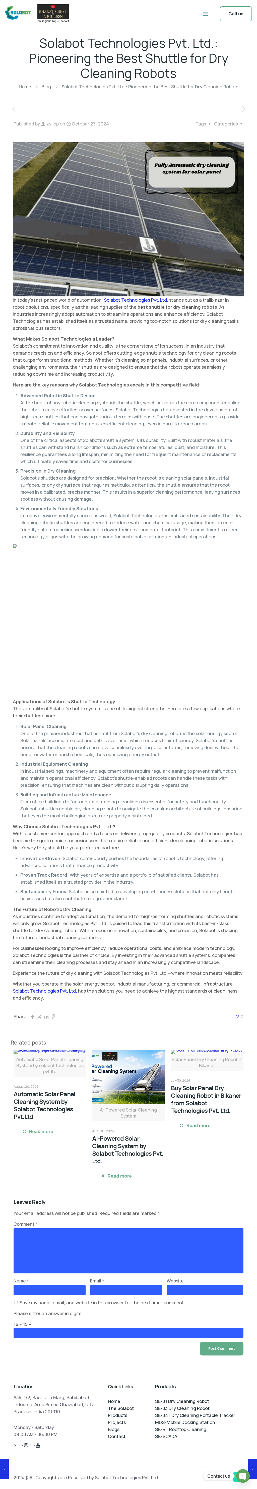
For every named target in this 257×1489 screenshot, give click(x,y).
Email (97, 1281)
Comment (25, 1224)
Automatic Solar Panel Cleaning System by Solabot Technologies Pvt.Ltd (44, 1105)
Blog (46, 87)
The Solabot (121, 1408)
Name (21, 1281)
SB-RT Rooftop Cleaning (180, 1429)
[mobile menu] (205, 14)
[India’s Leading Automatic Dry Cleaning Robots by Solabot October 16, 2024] (4, 1469)
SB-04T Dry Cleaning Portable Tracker (195, 1415)
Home (25, 87)
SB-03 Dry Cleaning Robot (182, 1408)
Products (117, 1415)
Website (175, 1281)
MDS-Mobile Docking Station (185, 1422)
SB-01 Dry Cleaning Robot (182, 1401)
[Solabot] (38, 14)
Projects (117, 1422)
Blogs (113, 1429)
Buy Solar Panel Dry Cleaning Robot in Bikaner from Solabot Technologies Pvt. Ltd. (206, 1099)
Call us (235, 14)
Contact (116, 1436)
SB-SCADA (166, 1436)
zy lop (52, 124)
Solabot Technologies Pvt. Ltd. (136, 300)
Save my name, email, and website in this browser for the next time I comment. (102, 1303)
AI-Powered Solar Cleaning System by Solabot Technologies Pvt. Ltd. (127, 1149)
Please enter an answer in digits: (48, 1313)
